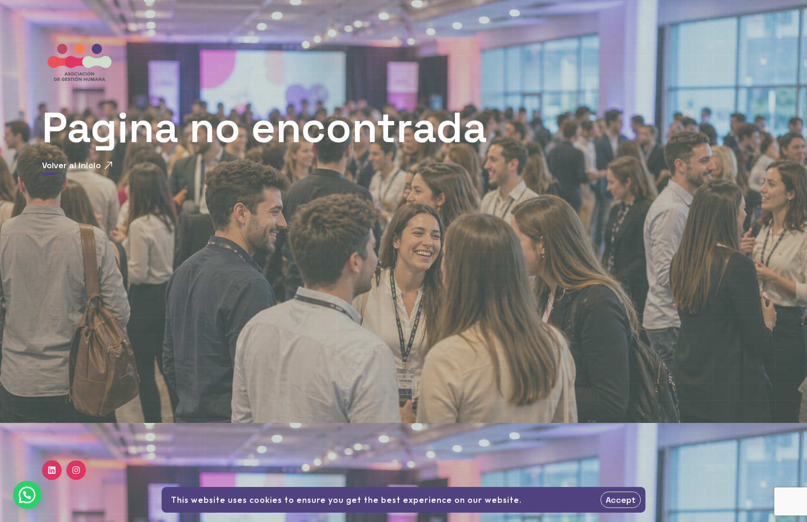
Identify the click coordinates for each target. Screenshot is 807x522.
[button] (27, 495)
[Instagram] (76, 470)
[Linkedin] (52, 470)
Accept (621, 499)
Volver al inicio (71, 165)
